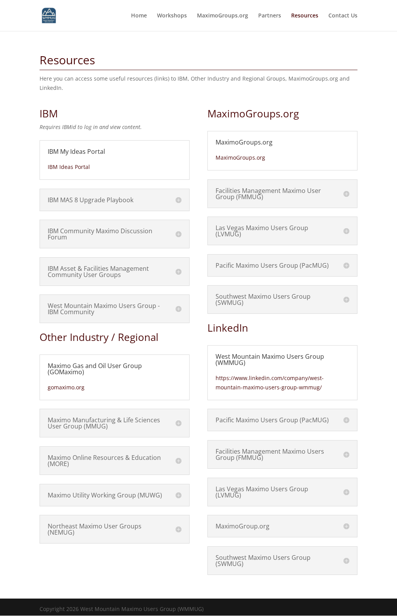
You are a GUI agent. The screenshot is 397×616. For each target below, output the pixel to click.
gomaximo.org (66, 387)
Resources (304, 16)
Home (139, 16)
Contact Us (342, 16)
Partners (269, 16)
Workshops (172, 16)
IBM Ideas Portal (69, 166)
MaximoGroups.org (222, 16)
